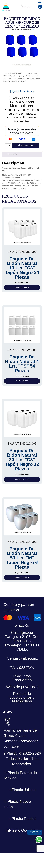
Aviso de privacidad (21, 687)
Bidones (31, 29)
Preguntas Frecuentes (22, 678)
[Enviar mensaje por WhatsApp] (38, 839)
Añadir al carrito (25, 145)
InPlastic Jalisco (22, 790)
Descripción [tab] (12, 154)
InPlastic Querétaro (22, 830)
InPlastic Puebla (22, 818)
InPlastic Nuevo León (17, 804)
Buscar (40, 7)
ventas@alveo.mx (23, 658)
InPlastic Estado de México (20, 775)
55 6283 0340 (22, 667)
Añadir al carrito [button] (22, 287)
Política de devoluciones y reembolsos (22, 697)
